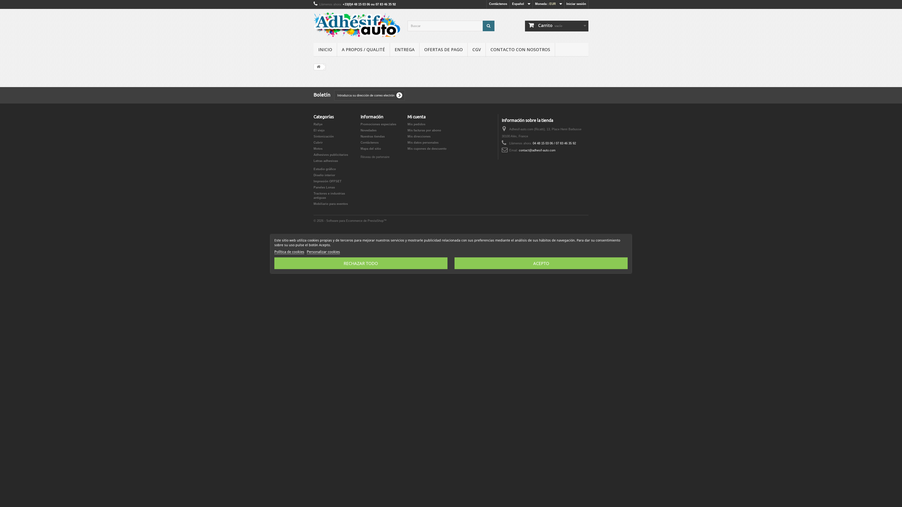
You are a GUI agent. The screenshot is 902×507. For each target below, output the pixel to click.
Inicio (325, 49)
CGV (476, 49)
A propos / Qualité (363, 49)
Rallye (318, 124)
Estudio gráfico (325, 169)
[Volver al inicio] (318, 67)
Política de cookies (289, 251)
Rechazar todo (361, 263)
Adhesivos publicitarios (331, 155)
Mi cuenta (417, 116)
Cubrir (318, 142)
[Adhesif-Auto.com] (357, 24)
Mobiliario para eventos (331, 204)
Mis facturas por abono (424, 130)
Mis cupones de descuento (427, 148)
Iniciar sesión (576, 4)
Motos (318, 148)
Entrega (405, 49)
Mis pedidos (416, 124)
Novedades (369, 130)
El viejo (319, 130)
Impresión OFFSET (328, 181)
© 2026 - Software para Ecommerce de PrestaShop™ (350, 221)
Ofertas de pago (443, 49)
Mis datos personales (423, 142)
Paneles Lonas (324, 187)
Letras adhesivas (326, 161)
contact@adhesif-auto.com (537, 150)
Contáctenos (498, 4)
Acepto (541, 263)
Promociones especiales (378, 124)
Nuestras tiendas (373, 136)
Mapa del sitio (371, 148)
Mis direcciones (419, 136)
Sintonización (324, 136)
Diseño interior (324, 175)
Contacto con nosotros (520, 49)
